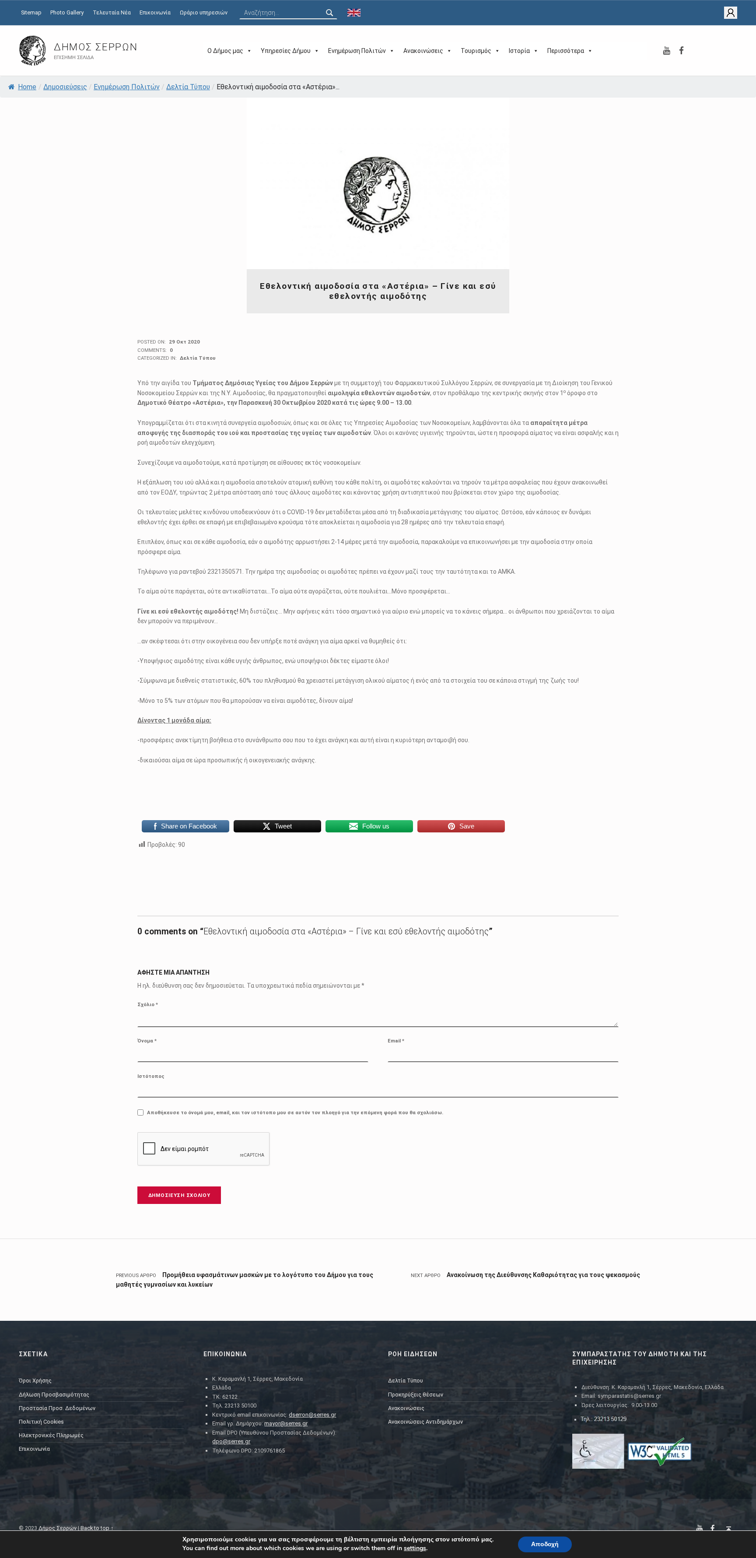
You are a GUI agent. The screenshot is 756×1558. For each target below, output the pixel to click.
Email (396, 1041)
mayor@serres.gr (286, 1423)
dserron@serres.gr (312, 1414)
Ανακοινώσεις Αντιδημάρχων (425, 1421)
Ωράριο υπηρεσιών (204, 12)
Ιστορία (519, 50)
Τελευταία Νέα (112, 12)
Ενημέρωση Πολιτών (357, 50)
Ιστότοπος (150, 1076)
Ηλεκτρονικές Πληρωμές (51, 1435)
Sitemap (31, 12)
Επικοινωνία (155, 12)
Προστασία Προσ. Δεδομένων (57, 1408)
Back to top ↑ (97, 1528)
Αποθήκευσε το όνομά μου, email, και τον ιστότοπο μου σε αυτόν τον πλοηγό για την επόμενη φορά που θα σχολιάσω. (295, 1112)
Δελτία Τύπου (188, 87)
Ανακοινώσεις (423, 50)
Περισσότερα (565, 50)
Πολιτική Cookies (41, 1421)
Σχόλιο (147, 1004)
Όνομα (147, 1041)
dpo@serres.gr (231, 1441)
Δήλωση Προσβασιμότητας (54, 1394)
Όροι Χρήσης (35, 1380)
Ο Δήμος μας (225, 50)
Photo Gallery (67, 12)
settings (415, 1548)
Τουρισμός (476, 50)
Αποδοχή (545, 1544)
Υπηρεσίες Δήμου (286, 50)
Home (27, 87)
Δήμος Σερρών (95, 47)
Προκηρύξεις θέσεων (415, 1394)
